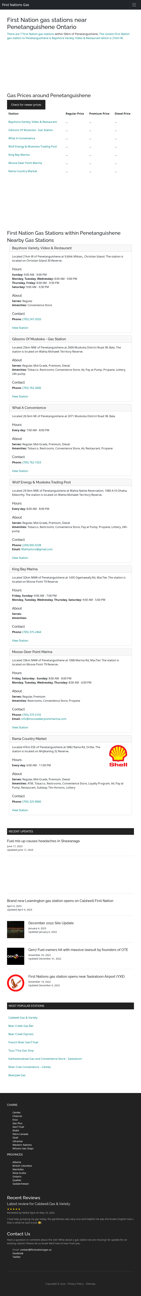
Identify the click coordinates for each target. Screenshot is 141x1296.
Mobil (16, 1130)
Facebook (18, 1253)
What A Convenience (21, 138)
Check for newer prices (26, 105)
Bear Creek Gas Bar (21, 1026)
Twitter (17, 1256)
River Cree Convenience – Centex (29, 1067)
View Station (20, 328)
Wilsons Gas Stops (23, 1148)
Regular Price (75, 113)
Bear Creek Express (21, 1034)
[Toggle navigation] (134, 4)
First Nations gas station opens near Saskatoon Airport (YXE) (76, 976)
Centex (16, 1112)
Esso (15, 1119)
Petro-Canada (20, 1134)
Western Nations (22, 1144)
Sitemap (90, 1283)
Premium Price (99, 113)
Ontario (17, 1176)
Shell (15, 1137)
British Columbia (22, 1165)
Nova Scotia (19, 1173)
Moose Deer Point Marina (25, 163)
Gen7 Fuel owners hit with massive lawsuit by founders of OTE (78, 950)
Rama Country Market (22, 171)
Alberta (17, 1162)
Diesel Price (122, 113)
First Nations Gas (15, 4)
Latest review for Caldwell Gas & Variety (38, 1204)
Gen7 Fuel (18, 1126)
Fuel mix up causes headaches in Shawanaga (43, 841)
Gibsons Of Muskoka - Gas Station (30, 130)
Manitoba (18, 1169)
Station (13, 113)
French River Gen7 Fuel (23, 1042)
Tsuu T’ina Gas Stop (21, 1050)
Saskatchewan (21, 1183)
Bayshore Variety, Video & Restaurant (32, 122)
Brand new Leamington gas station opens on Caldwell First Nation (60, 901)
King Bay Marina (19, 155)
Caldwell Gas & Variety (22, 1017)
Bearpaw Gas (17, 1075)
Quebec (17, 1180)
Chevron (17, 1116)
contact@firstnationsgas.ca (35, 1249)
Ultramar (18, 1141)
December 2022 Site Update (51, 923)
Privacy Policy (76, 1283)
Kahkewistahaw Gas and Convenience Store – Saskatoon (45, 1059)
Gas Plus (17, 1123)
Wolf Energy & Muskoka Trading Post (32, 146)
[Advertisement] (70, 69)
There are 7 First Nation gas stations (30, 34)
